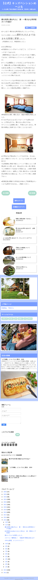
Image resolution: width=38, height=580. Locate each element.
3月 (6, 561)
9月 (6, 546)
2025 (5, 494)
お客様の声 (4, 318)
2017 (5, 515)
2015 (5, 520)
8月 (6, 549)
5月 (6, 556)
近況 (25, 318)
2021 (5, 504)
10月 (6, 543)
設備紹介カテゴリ (19, 207)
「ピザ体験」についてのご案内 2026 (12, 359)
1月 (6, 567)
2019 (5, 509)
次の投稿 (6, 193)
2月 (6, 564)
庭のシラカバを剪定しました (13, 535)
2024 (5, 497)
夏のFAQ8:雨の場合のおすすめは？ (19, 459)
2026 (5, 491)
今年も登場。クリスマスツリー (14, 540)
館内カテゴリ (19, 200)
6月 (6, 554)
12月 (6, 522)
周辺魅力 (11, 318)
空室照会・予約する (7, 308)
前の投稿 (32, 193)
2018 (5, 512)
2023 (5, 499)
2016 (5, 517)
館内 (27, 27)
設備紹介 (33, 27)
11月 (6, 524)
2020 (5, 507)
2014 (5, 570)
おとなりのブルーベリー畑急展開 (12, 455)
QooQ (21, 579)
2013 (5, 572)
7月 (6, 551)
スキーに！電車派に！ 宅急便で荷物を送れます (20, 538)
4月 (6, 559)
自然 (16, 318)
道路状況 (30, 318)
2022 (5, 502)
